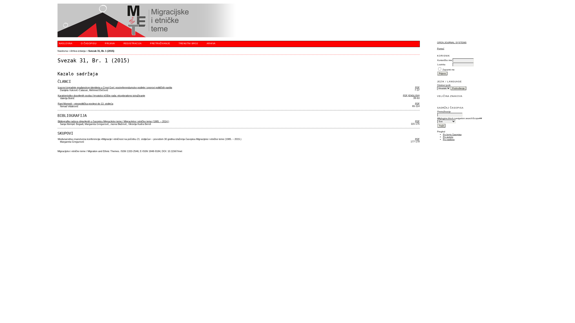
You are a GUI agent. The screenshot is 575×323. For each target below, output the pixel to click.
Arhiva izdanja (78, 51)
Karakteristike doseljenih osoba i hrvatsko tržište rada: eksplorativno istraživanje (101, 95)
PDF (417, 87)
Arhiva (211, 43)
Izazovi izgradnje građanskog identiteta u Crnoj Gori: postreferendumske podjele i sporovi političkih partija (115, 87)
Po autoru (448, 137)
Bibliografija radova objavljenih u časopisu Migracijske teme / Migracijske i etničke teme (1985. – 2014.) (113, 121)
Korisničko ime (444, 60)
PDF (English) (411, 95)
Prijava (110, 43)
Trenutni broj (188, 43)
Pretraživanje (160, 43)
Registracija (133, 43)
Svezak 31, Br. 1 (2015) (101, 51)
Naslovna (65, 43)
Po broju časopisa (452, 134)
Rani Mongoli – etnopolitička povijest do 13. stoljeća (85, 103)
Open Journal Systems (452, 42)
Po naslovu (449, 139)
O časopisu (88, 43)
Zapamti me (448, 69)
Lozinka (441, 64)
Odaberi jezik (444, 85)
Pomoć (440, 48)
